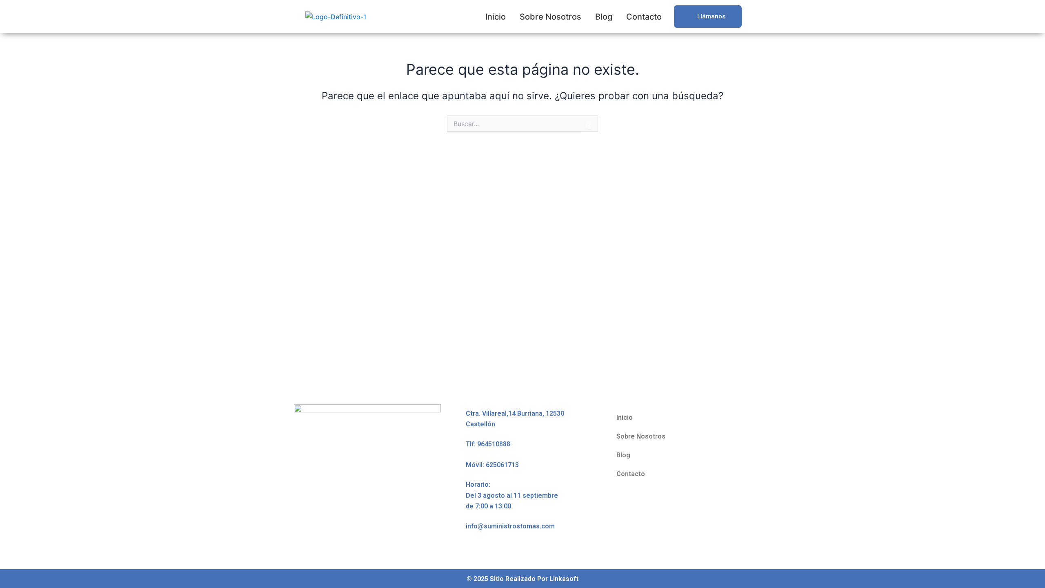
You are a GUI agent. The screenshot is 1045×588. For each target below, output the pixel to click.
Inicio (495, 17)
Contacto (644, 17)
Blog (603, 17)
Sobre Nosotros (550, 17)
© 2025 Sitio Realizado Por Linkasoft (522, 579)
